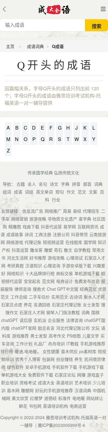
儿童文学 (90, 336)
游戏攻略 (56, 258)
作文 (71, 192)
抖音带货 (79, 234)
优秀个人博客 (27, 359)
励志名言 (46, 328)
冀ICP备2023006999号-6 (61, 425)
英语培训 (64, 383)
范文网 (48, 281)
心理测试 (74, 258)
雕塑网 (27, 390)
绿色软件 (15, 367)
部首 (87, 184)
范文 (82, 192)
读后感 (26, 320)
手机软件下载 (64, 367)
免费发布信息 (87, 281)
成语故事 (14, 234)
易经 (77, 211)
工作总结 (18, 297)
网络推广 (53, 211)
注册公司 (61, 234)
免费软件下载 (40, 375)
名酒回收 (42, 305)
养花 (28, 305)
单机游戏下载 (87, 273)
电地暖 (78, 398)
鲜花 (23, 406)
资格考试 (28, 383)
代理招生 (91, 211)
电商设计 (64, 281)
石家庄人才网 (32, 312)
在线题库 (73, 242)
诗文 (54, 184)
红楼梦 (36, 398)
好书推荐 (37, 258)
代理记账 (33, 242)
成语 (18, 192)
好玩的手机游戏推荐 (54, 390)
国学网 (90, 242)
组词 (7, 192)
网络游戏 (14, 242)
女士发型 (91, 305)
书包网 (35, 406)
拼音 (76, 184)
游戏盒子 (95, 375)
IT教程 (72, 343)
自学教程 (82, 250)
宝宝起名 (32, 281)
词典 (98, 184)
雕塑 (48, 250)
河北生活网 (17, 258)
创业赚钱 (64, 359)
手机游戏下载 (91, 367)
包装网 (48, 359)
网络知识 (15, 273)
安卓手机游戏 (37, 367)
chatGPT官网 (23, 328)
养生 (78, 359)
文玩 (95, 328)
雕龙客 (36, 250)
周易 (67, 211)
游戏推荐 (20, 336)
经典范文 (88, 289)
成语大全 (46, 383)
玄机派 (40, 320)
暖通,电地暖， (28, 351)
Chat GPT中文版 (62, 289)
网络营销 (19, 219)
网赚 (81, 375)
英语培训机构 (55, 406)
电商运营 (78, 406)
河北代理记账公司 (73, 328)
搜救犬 (39, 289)
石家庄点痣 (11, 305)
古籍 (20, 184)
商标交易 (64, 273)
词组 (29, 192)
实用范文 (59, 297)
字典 (65, 184)
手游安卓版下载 (76, 265)
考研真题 (15, 265)
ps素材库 (87, 351)
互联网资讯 (87, 227)
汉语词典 (82, 390)
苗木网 (13, 390)
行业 (56, 199)
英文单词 (44, 192)
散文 (68, 250)
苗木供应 (69, 351)
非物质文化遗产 (62, 219)
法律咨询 (74, 320)
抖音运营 (20, 250)
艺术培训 (82, 383)
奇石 (58, 250)
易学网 (69, 227)
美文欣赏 (20, 398)
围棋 (95, 312)
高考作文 (57, 336)
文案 (93, 192)
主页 (10, 46)
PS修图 (74, 336)
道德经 (50, 398)
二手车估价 (39, 297)
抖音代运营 (51, 227)
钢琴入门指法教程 (63, 312)
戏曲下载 (30, 227)
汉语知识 (33, 265)
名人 (32, 184)
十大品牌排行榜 (40, 273)
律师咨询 (22, 289)
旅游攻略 (37, 219)
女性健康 (51, 351)
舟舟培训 (56, 343)
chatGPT (9, 320)
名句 (43, 184)
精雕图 (14, 227)
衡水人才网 (94, 297)
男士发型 (38, 336)
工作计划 (24, 343)
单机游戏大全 (13, 375)
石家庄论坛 (65, 375)
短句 (60, 192)
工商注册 (42, 234)
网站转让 (94, 398)
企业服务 (56, 320)
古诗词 (76, 297)
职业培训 (9, 383)
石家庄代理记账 (66, 305)
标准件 (64, 398)
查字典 (85, 219)
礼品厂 (40, 343)
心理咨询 (52, 265)
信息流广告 (32, 211)
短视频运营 (53, 242)
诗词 (29, 234)
